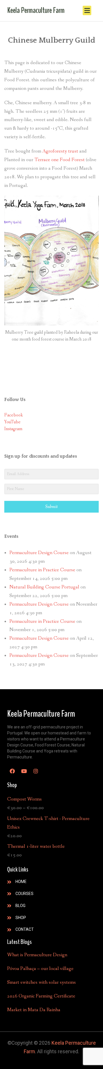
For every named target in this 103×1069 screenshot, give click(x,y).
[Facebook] (12, 771)
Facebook (13, 415)
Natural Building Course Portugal (44, 587)
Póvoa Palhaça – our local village (40, 968)
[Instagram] (36, 771)
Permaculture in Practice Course (42, 570)
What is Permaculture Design (37, 955)
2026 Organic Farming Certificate (41, 996)
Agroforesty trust (60, 151)
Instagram (13, 429)
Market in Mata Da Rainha (33, 1010)
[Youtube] (24, 771)
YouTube (12, 422)
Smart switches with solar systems (41, 982)
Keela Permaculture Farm (36, 10)
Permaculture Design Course (39, 553)
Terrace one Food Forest (59, 160)
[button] (87, 10)
